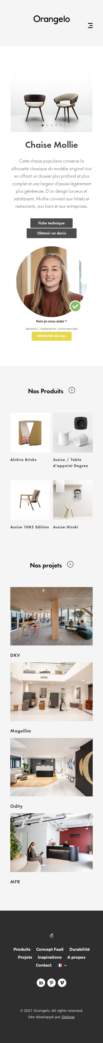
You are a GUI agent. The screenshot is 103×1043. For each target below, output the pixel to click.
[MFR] (51, 842)
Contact (44, 965)
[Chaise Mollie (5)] (51, 130)
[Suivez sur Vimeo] (62, 983)
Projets (25, 958)
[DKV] (51, 616)
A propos (76, 958)
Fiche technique (51, 223)
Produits (21, 950)
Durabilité (79, 950)
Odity (16, 806)
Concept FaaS (50, 950)
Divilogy (68, 1017)
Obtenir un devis (51, 233)
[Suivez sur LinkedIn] (41, 983)
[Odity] (51, 767)
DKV (15, 655)
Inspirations (50, 958)
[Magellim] (51, 691)
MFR (15, 882)
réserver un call (51, 336)
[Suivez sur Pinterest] (51, 983)
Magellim (20, 731)
